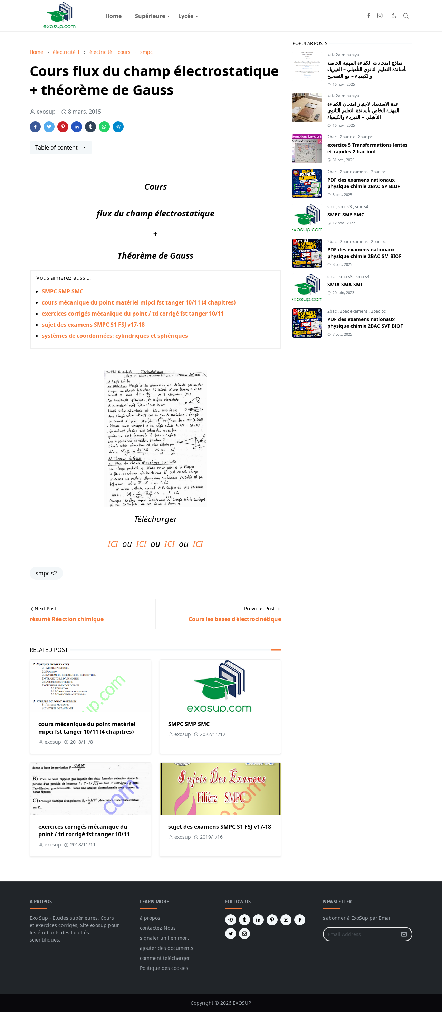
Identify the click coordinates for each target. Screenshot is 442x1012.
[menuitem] (113, 15)
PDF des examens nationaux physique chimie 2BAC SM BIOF (364, 252)
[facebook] (368, 16)
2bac (332, 137)
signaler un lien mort (164, 938)
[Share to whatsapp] (104, 126)
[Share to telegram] (118, 126)
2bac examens (354, 172)
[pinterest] (272, 919)
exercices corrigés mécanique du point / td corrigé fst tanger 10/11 (133, 313)
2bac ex (348, 137)
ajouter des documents (166, 948)
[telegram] (230, 919)
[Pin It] (62, 126)
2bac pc (365, 137)
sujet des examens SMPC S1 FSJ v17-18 (93, 324)
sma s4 (362, 276)
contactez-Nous (158, 928)
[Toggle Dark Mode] (394, 15)
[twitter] (230, 933)
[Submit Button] (404, 934)
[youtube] (285, 919)
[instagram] (379, 16)
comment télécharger (165, 958)
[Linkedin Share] (76, 126)
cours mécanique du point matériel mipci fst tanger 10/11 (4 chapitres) (139, 302)
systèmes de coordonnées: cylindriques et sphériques (115, 335)
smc (331, 207)
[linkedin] (258, 919)
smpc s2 (46, 573)
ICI (113, 543)
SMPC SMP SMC (62, 291)
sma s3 (346, 276)
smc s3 (345, 207)
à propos (150, 918)
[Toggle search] (406, 16)
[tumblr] (244, 919)
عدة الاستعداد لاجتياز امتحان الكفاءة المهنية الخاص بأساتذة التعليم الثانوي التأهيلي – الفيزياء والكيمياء (363, 110)
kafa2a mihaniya (343, 55)
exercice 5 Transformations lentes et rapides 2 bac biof (367, 148)
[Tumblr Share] (90, 126)
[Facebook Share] (35, 126)
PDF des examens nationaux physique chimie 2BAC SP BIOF (363, 183)
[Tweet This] (49, 126)
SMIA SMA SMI (344, 284)
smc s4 (361, 207)
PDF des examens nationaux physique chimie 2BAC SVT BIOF (365, 322)
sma (332, 276)
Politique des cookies (164, 968)
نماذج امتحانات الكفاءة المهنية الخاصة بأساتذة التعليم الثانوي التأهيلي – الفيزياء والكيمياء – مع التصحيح (367, 69)
